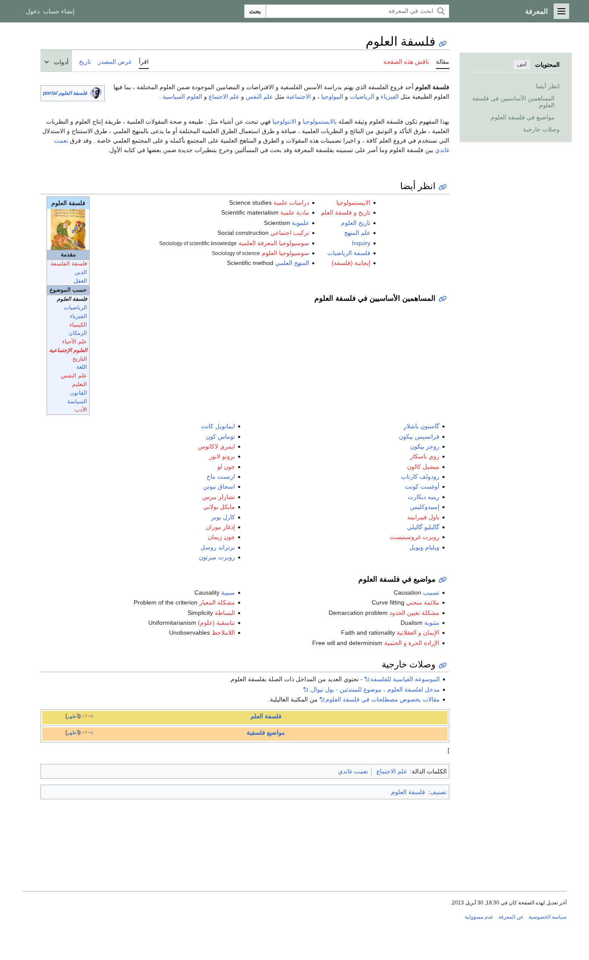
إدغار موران (220, 527)
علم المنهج (357, 232)
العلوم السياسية (182, 96)
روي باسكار (424, 456)
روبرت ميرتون (217, 557)
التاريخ (79, 359)
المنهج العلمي (292, 262)
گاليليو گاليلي (423, 527)
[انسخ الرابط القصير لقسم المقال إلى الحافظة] (442, 187)
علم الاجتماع (224, 96)
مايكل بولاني (219, 506)
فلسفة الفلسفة (68, 264)
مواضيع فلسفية (266, 732)
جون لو (226, 466)
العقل (80, 281)
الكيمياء (78, 325)
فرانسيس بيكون (419, 436)
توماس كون (220, 436)
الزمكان (78, 333)
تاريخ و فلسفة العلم (345, 212)
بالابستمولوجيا (320, 121)
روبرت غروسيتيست (414, 536)
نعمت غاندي (353, 771)
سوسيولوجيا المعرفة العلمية (273, 243)
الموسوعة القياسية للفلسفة (405, 679)
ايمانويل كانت (218, 426)
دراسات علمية (291, 202)
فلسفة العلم (266, 716)
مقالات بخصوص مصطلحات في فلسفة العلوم (383, 699)
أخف (521, 65)
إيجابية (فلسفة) (351, 262)
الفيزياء (390, 96)
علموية (300, 222)
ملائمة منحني (422, 602)
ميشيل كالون (423, 466)
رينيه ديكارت (423, 496)
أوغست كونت (422, 486)
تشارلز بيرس (218, 496)
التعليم (79, 384)
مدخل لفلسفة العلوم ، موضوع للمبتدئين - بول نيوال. (374, 689)
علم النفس (259, 96)
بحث (255, 11)
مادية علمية (294, 212)
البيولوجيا (332, 96)
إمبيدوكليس (424, 506)
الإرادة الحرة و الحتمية (411, 642)
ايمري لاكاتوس (216, 446)
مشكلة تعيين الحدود (414, 612)
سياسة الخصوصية (548, 917)
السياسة (77, 402)
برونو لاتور (222, 456)
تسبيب (431, 592)
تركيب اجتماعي (289, 232)
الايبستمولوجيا (353, 202)
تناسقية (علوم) (216, 622)
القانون (78, 393)
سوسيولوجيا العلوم (285, 252)
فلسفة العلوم (408, 792)
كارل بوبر (223, 517)
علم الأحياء (74, 342)
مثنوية (431, 622)
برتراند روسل (218, 547)
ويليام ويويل (424, 547)
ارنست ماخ (221, 476)
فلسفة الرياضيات (348, 252)
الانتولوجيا (284, 121)
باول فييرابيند (423, 517)
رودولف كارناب (420, 476)
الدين (81, 272)
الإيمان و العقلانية (418, 632)
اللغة (81, 367)
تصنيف (438, 792)
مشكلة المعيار (217, 602)
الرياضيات (362, 96)
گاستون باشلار (421, 426)
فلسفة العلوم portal (65, 93)
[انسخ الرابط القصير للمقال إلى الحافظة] (442, 44)
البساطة (225, 612)
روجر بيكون (424, 446)
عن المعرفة (510, 917)
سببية (228, 592)
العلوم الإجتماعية (68, 350)
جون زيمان (221, 536)
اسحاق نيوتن (219, 486)
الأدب (81, 410)
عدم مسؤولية (479, 917)
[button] (561, 11)
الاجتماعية (298, 96)
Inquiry (361, 243)
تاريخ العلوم (355, 222)
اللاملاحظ (223, 632)
